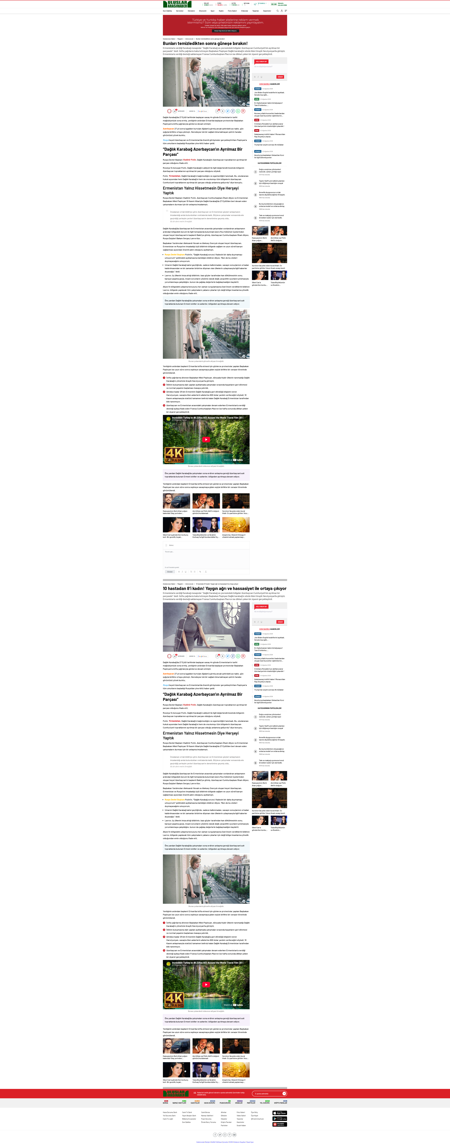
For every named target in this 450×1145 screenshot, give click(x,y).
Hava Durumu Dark (170, 1112)
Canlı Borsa (205, 1112)
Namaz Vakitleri (179, 1102)
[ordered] (191, 571)
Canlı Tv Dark (187, 1112)
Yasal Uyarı (250, 1142)
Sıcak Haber (241, 1125)
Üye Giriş (254, 1112)
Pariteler (251, 1102)
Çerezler (225, 1142)
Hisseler (238, 1102)
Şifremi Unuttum (257, 1119)
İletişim (207, 1142)
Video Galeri (241, 1115)
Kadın (221, 11)
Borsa (165, 1102)
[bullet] (194, 571)
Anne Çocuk (189, 39)
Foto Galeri (232, 11)
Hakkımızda (200, 1142)
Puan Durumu (225, 1102)
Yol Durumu (265, 1102)
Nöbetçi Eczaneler (189, 1119)
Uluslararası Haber (169, 39)
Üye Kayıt (254, 1115)
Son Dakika (167, 11)
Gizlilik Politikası (216, 1142)
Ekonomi (202, 11)
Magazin (180, 39)
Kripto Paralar (280, 1102)
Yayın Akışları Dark (189, 1115)
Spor (213, 11)
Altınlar (224, 1112)
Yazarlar (255, 11)
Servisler (180, 11)
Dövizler (224, 1115)
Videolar (244, 11)
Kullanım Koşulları (240, 1142)
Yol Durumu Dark (169, 1115)
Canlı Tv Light (168, 1119)
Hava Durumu (209, 1102)
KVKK (231, 1142)
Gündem (191, 11)
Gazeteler (267, 11)
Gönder (170, 572)
